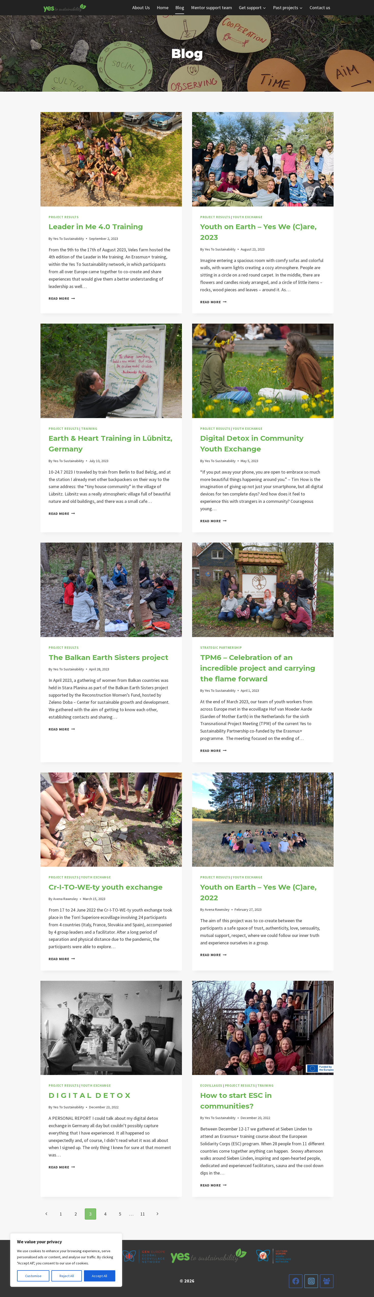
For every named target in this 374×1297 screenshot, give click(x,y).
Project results (63, 217)
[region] (66, 1260)
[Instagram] (311, 1281)
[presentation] (111, 159)
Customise (33, 1276)
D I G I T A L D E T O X (89, 1095)
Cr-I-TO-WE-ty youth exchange (106, 887)
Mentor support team (211, 7)
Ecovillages (211, 1085)
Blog (179, 7)
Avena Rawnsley (65, 898)
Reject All (67, 1276)
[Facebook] (296, 1281)
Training (89, 429)
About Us (141, 7)
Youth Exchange (247, 217)
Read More (62, 298)
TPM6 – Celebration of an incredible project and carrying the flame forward (257, 668)
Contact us (320, 7)
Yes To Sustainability (68, 238)
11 (142, 1214)
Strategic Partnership (221, 648)
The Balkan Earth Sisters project (108, 657)
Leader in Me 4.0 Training (96, 226)
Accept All (99, 1276)
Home (162, 7)
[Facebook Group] (327, 1281)
